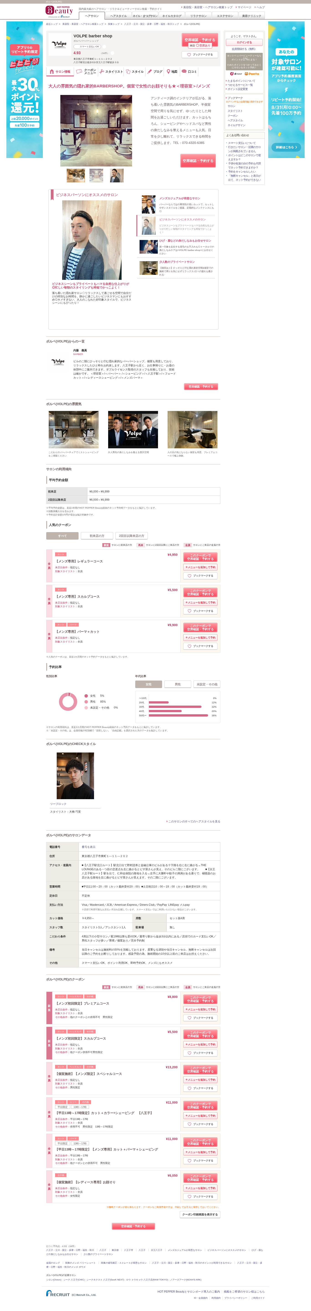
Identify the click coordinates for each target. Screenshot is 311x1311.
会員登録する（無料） (244, 49)
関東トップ (114, 24)
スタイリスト (235, 110)
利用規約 (216, 1298)
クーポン (233, 115)
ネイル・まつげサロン (145, 16)
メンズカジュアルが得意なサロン (185, 1250)
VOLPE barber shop (93, 36)
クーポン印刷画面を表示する (200, 1214)
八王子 (102, 1250)
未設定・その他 (207, 684)
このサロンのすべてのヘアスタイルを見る (194, 821)
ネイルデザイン (236, 125)
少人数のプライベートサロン (98, 1254)
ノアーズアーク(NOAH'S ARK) (185, 1279)
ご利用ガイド (258, 1298)
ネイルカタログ (171, 16)
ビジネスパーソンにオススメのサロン (226, 1250)
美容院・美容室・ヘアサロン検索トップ (207, 7)
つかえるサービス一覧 (240, 85)
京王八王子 (156, 1250)
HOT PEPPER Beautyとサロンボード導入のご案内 (189, 1291)
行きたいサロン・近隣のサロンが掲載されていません (244, 149)
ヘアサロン (92, 16)
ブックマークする (203, 54)
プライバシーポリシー (235, 1298)
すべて (62, 536)
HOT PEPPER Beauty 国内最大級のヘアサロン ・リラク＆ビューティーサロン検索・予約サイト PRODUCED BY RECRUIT (59, 12)
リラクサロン (198, 16)
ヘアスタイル (118, 16)
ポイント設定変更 (238, 89)
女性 (149, 684)
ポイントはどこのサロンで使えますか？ (244, 157)
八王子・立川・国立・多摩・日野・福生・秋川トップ (151, 24)
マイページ (244, 7)
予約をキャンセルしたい (242, 171)
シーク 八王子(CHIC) (73, 1279)
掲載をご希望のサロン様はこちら (244, 1291)
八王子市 (128, 1250)
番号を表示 (88, 847)
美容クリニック (251, 16)
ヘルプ (261, 7)
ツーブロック (58, 804)
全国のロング (53, 1263)
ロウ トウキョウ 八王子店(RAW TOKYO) (147, 1279)
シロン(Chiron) (53, 1279)
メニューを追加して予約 (201, 567)
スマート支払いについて (242, 143)
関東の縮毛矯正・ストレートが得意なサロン (124, 1263)
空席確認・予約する (200, 42)
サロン (231, 106)
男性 (178, 684)
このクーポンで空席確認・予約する (200, 557)
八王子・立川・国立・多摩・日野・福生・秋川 (70, 1250)
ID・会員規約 (201, 1298)
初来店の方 (97, 536)
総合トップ (52, 24)
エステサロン (225, 16)
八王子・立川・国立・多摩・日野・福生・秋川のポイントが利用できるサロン (192, 1263)
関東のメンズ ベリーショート (80, 1263)
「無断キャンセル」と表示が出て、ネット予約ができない (244, 177)
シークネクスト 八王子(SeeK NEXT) (105, 1279)
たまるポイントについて (241, 80)
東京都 (115, 1250)
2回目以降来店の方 (131, 536)
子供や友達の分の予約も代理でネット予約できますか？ (244, 165)
